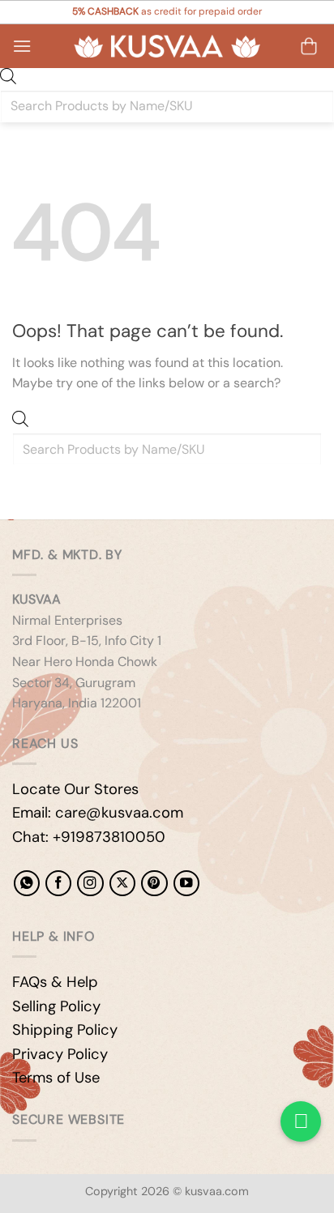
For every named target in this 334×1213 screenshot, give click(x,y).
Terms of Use (56, 1077)
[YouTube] (186, 883)
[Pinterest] (154, 883)
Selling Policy (56, 1006)
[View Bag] (309, 46)
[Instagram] (90, 883)
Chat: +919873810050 (88, 837)
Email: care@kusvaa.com (97, 812)
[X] (122, 883)
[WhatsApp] (27, 883)
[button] (22, 45)
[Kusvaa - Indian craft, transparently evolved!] (167, 46)
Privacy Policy (60, 1054)
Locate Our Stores (75, 789)
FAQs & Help (55, 982)
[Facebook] (58, 883)
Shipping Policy (65, 1030)
